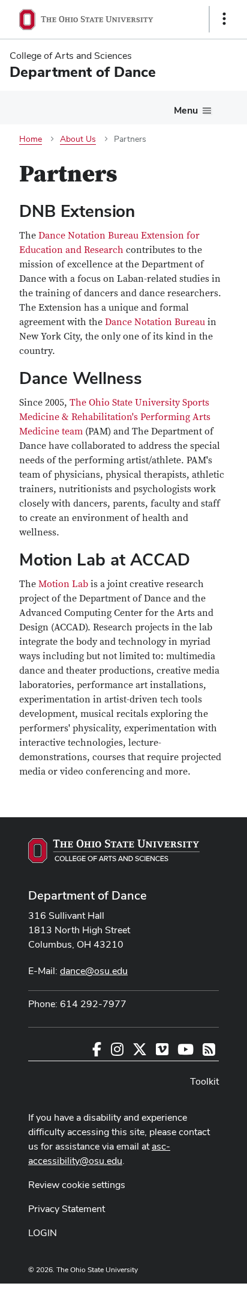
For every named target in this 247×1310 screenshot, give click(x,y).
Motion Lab (63, 584)
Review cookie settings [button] (76, 1184)
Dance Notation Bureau (155, 322)
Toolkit (204, 1081)
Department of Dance (87, 895)
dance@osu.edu (94, 970)
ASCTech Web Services (181, 1294)
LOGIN (42, 1232)
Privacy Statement (66, 1208)
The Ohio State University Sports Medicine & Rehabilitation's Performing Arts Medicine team (114, 417)
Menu (186, 110)
